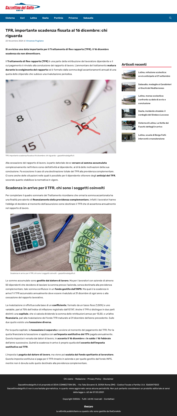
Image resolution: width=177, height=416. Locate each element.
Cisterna (10, 18)
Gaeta (45, 18)
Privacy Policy (94, 379)
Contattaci (109, 399)
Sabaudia (88, 18)
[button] (170, 18)
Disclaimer (108, 379)
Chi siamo (68, 379)
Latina (33, 18)
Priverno (73, 18)
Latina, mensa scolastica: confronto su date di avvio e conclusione (152, 100)
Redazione (80, 379)
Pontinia (58, 18)
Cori (22, 18)
